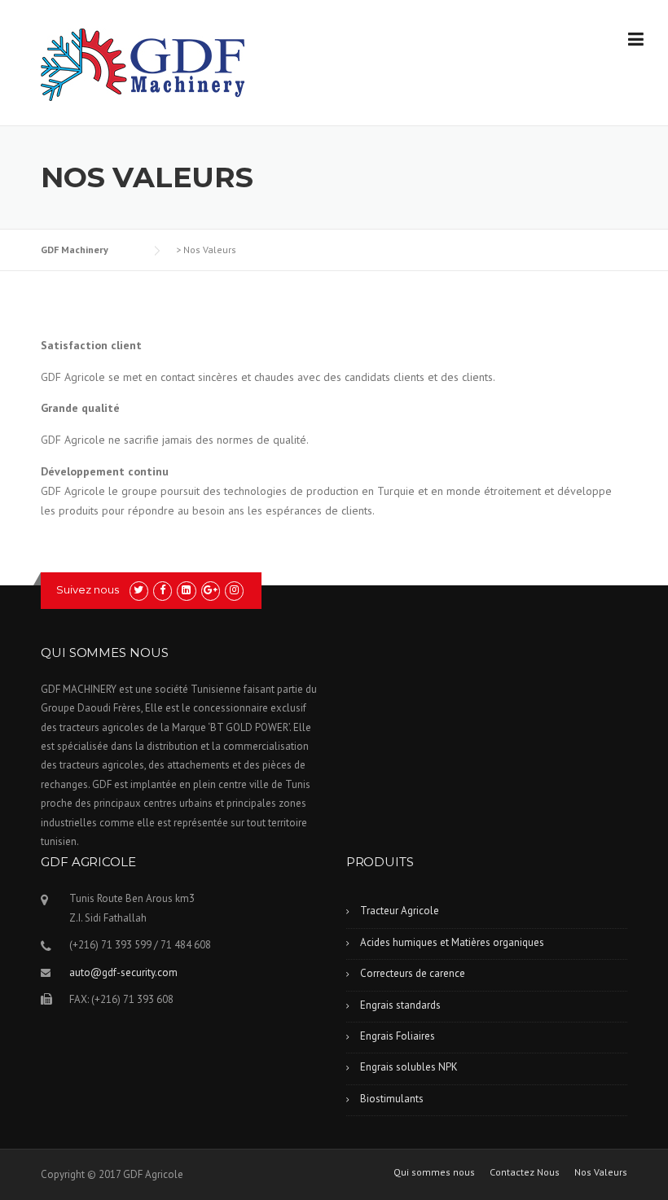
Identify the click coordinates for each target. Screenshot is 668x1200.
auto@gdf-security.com (123, 972)
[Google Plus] (210, 590)
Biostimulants (392, 1099)
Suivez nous (87, 589)
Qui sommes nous (434, 1172)
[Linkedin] (186, 590)
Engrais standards (400, 1005)
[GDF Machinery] (142, 63)
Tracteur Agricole (399, 911)
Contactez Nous (525, 1172)
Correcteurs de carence (412, 973)
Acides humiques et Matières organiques (452, 942)
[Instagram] (234, 590)
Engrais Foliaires (397, 1036)
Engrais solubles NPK (409, 1067)
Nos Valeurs (600, 1172)
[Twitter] (139, 590)
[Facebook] (162, 590)
